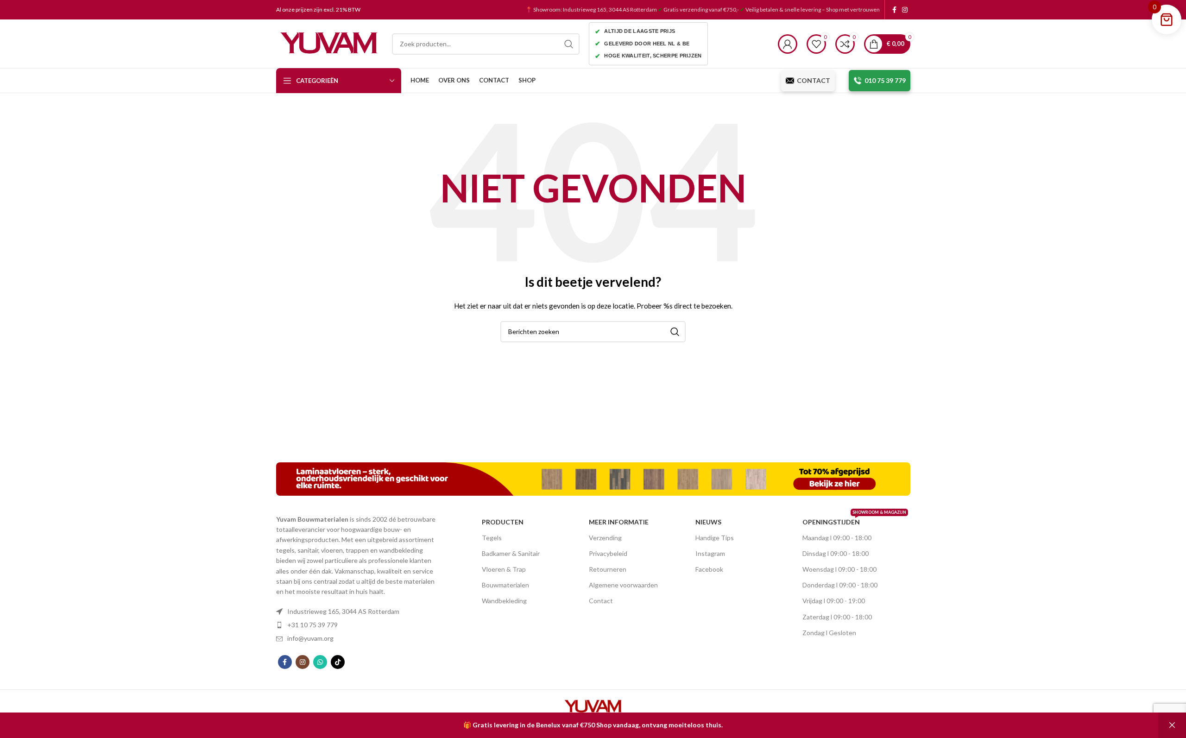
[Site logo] (329, 43)
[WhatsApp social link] (320, 662)
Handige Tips (714, 538)
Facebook (709, 569)
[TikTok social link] (338, 662)
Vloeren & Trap (504, 569)
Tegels (492, 538)
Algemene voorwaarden (623, 585)
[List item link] (359, 611)
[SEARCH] (569, 44)
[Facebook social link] (894, 10)
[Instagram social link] (904, 10)
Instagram (710, 553)
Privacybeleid (608, 553)
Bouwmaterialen (505, 585)
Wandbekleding (504, 601)
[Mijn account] (787, 44)
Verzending (605, 538)
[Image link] (593, 478)
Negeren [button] (1172, 725)
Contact (601, 601)
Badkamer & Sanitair (511, 553)
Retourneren (607, 569)
